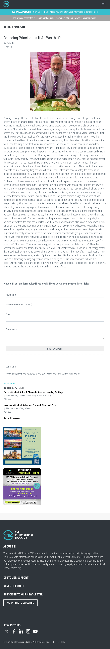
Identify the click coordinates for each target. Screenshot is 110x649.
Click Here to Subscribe (20, 602)
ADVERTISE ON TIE (14, 586)
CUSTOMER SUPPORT (16, 577)
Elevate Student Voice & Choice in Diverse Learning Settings (33, 392)
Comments (11, 329)
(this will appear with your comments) (19, 304)
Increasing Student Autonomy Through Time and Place (30, 405)
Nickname (11, 294)
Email (8, 314)
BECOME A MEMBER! (21, 11)
